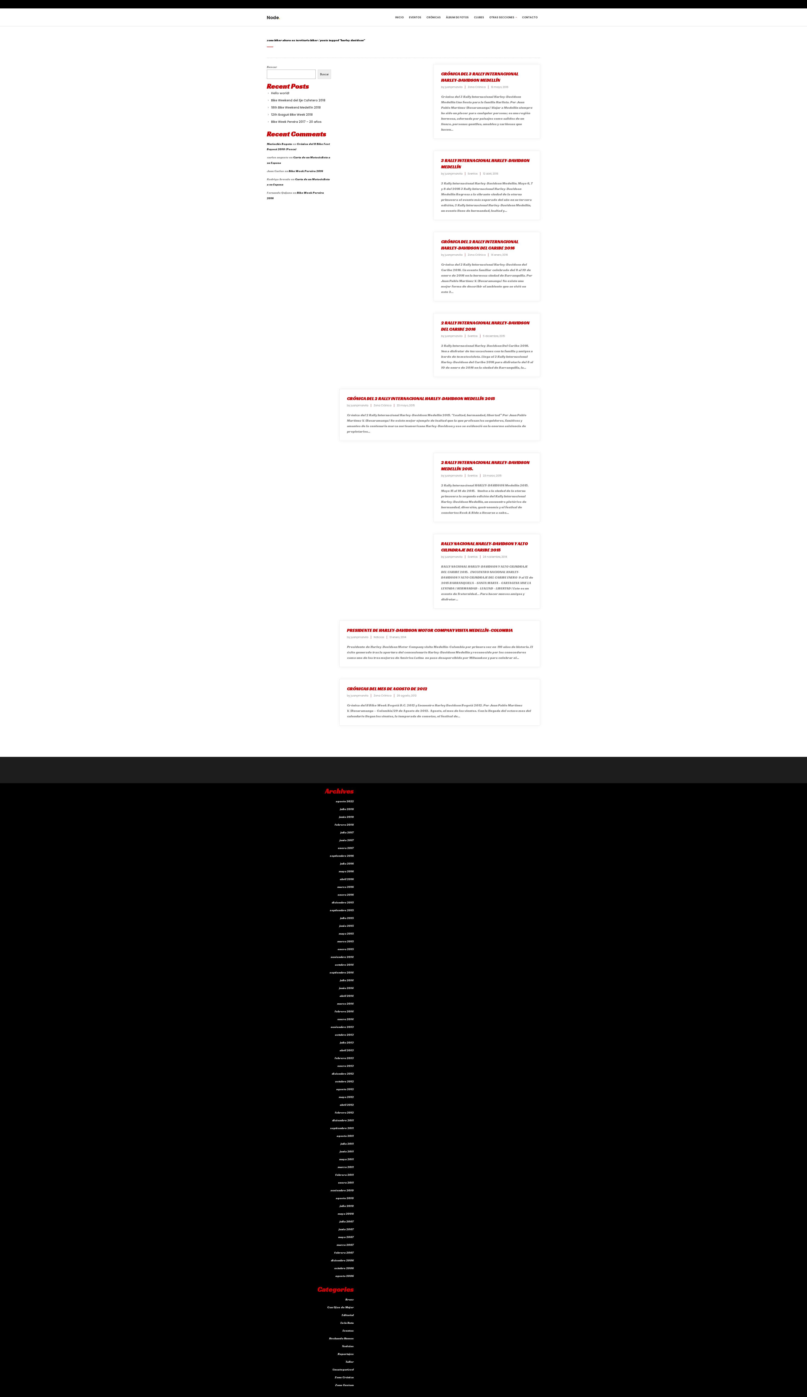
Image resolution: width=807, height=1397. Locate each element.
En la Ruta (347, 1323)
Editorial (348, 1315)
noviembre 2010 (342, 1190)
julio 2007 (347, 1221)
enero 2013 (345, 1066)
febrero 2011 (344, 1175)
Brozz (349, 1299)
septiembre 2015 (342, 910)
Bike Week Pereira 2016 (306, 171)
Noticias (379, 637)
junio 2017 (347, 840)
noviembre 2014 (342, 957)
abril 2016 (347, 879)
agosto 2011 (345, 1136)
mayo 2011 (346, 1159)
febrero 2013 (344, 1058)
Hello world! (280, 93)
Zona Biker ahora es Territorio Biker (292, 40)
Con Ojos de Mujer (340, 1307)
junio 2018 (346, 817)
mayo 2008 (346, 1214)
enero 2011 (346, 1182)
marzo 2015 (345, 941)
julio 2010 (347, 1206)
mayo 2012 (346, 1097)
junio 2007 (346, 1229)
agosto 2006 (344, 1276)
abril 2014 (347, 996)
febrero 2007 (344, 1252)
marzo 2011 (346, 1167)
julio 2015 (347, 918)
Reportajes (346, 1354)
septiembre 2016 (342, 856)
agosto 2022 (345, 801)
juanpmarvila (454, 87)
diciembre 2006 (342, 1260)
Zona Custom (344, 1385)
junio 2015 (346, 926)
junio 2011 (347, 1151)
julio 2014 (347, 980)
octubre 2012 (344, 1081)
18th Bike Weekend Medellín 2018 (296, 107)
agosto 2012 (345, 1089)
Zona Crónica (477, 87)
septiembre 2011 (342, 1128)
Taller (349, 1362)
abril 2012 (347, 1105)
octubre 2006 (344, 1268)
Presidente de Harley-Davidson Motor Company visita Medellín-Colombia (430, 630)
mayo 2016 (346, 871)
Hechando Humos (341, 1338)
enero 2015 (346, 949)
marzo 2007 (345, 1245)
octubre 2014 (344, 965)
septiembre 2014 (342, 972)
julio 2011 (347, 1143)
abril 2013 (347, 1050)
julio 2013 (347, 1042)
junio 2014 (346, 988)
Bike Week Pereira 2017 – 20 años (296, 122)
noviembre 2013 (342, 1027)
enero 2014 (345, 1019)
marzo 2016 (345, 887)
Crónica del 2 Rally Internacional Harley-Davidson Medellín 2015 (421, 398)
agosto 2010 (345, 1198)
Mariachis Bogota (279, 144)
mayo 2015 (346, 933)
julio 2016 (347, 863)
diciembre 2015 (343, 902)
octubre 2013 (344, 1035)
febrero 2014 (344, 1011)
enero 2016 (346, 894)
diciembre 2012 (343, 1073)
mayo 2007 (346, 1237)
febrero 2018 (344, 824)
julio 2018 (347, 809)
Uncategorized (343, 1369)
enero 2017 (346, 848)
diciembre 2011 (343, 1120)
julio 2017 (347, 832)
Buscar (272, 67)
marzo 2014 (345, 1003)
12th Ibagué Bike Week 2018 (292, 115)
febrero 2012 (344, 1112)
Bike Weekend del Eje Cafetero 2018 (298, 100)
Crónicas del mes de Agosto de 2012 (387, 688)
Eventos (473, 173)
